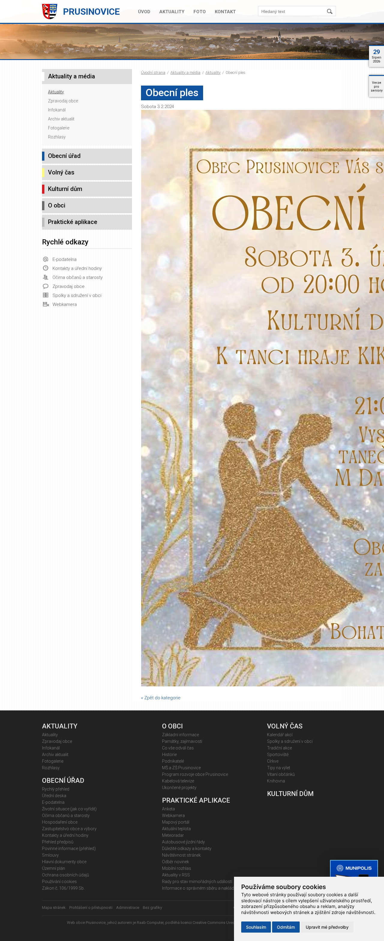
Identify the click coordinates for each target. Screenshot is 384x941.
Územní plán (53, 868)
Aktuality (171, 11)
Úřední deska (54, 795)
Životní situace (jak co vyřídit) (69, 808)
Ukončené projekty (179, 787)
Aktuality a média (185, 72)
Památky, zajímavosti (182, 741)
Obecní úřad (64, 155)
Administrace (127, 907)
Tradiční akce (279, 748)
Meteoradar (173, 835)
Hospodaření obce (59, 822)
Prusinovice (91, 11)
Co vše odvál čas (178, 748)
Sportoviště (278, 754)
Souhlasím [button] (256, 927)
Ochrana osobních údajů (65, 875)
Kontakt (225, 11)
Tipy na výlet (278, 767)
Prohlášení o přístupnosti (90, 907)
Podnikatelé (173, 761)
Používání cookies (59, 881)
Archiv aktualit (61, 118)
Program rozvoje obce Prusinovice (195, 774)
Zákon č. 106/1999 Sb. (63, 888)
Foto (200, 11)
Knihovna (276, 781)
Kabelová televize (178, 781)
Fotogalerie (58, 128)
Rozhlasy (57, 137)
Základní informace (180, 734)
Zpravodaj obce (63, 100)
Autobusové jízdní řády (183, 842)
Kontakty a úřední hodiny (77, 268)
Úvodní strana (153, 72)
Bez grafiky (152, 907)
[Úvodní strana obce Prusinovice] (51, 18)
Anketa (168, 808)
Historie (169, 754)
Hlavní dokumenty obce (64, 861)
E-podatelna (64, 259)
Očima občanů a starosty (77, 277)
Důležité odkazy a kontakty (187, 848)
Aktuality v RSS (176, 875)
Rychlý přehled (55, 789)
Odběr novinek (175, 861)
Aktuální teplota (176, 828)
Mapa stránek (54, 907)
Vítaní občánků (281, 774)
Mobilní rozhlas (176, 868)
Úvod (144, 11)
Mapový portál (175, 822)
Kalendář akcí (279, 734)
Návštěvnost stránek (181, 855)
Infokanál (57, 109)
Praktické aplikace (72, 221)
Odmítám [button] (286, 927)
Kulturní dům (65, 188)
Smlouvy (50, 855)
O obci (56, 205)
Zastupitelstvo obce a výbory (69, 828)
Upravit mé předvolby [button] (327, 927)
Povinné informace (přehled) (69, 848)
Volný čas (61, 172)
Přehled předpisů (58, 842)
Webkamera (64, 304)
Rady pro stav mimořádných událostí (197, 881)
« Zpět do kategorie (161, 697)
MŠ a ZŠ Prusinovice (181, 767)
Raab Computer (150, 922)
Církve (272, 761)
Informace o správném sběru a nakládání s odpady (210, 888)
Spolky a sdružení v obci (76, 295)
